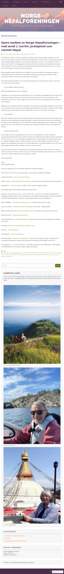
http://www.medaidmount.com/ (26, 211)
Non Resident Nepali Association (41, 254)
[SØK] (61, 2)
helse (29, 252)
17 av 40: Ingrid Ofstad (10, 525)
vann (11, 256)
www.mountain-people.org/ (20, 215)
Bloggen (14, 5)
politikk (3, 256)
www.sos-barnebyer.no (17, 234)
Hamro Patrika (24, 252)
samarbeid (7, 256)
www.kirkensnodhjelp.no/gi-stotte (22, 202)
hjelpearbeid (33, 252)
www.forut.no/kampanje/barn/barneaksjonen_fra (19, 181)
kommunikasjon (51, 252)
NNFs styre (31, 254)
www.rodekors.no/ (13, 230)
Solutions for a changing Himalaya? (15, 536)
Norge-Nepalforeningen (32, 18)
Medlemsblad (16, 2)
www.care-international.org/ (22, 177)
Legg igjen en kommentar (29, 54)
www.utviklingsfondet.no (19, 244)
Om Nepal (25, 2)
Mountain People (21, 254)
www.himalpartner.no (17, 185)
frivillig (10, 252)
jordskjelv (45, 252)
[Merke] (28, 265)
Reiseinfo (34, 2)
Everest (4, 252)
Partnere (5, 5)
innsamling (39, 252)
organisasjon (57, 254)
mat (56, 252)
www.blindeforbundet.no (22, 219)
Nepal (26, 254)
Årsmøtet (7, 538)
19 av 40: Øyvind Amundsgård (12, 365)
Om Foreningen (45, 2)
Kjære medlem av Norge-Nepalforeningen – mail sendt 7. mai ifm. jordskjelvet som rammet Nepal (31, 46)
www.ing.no (18, 194)
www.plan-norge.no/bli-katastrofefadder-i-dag (21, 225)
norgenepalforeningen (15, 54)
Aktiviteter (5, 2)
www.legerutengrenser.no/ (20, 206)
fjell (7, 252)
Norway (51, 254)
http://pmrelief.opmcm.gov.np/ (9, 139)
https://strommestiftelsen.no (21, 238)
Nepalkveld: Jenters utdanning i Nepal (15, 541)
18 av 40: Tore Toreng (9, 445)
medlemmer (14, 254)
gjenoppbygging (16, 252)
